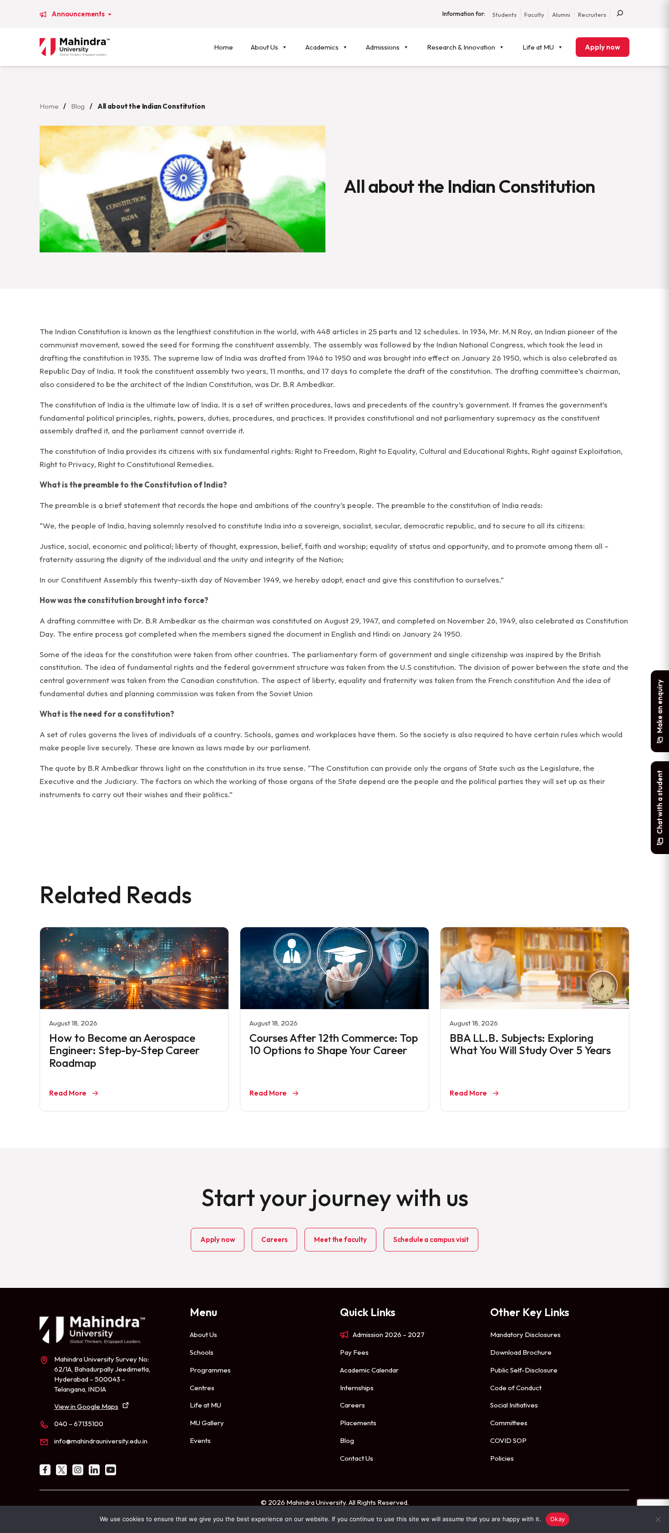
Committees (508, 1422)
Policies (502, 1458)
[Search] (619, 14)
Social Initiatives (514, 1405)
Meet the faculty (340, 1239)
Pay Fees (354, 1352)
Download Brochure (521, 1352)
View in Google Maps (86, 1406)
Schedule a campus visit (431, 1239)
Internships (357, 1387)
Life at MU (538, 47)
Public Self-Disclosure (524, 1370)
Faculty (534, 14)
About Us (264, 47)
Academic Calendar (369, 1370)
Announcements (78, 14)
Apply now (602, 47)
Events (200, 1440)
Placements (358, 1422)
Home (223, 47)
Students (504, 14)
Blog (78, 106)
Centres (202, 1387)
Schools (201, 1352)
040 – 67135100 (78, 1423)
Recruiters (592, 14)
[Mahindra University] (75, 47)
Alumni (561, 14)
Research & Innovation (461, 47)
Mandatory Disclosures (525, 1334)
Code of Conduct (516, 1387)
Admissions (383, 47)
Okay (557, 1519)
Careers (274, 1239)
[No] (657, 1519)
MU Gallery (207, 1422)
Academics (322, 47)
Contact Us (356, 1458)
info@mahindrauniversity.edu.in (100, 1441)
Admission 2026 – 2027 (389, 1334)
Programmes (210, 1370)
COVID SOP (508, 1440)
